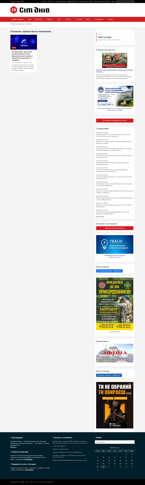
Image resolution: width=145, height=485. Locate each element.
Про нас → (13, 447)
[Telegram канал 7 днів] (129, 1)
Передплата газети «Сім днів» (102, 1)
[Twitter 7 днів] (126, 1)
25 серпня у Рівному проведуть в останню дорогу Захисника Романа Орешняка (114, 177)
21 (120, 463)
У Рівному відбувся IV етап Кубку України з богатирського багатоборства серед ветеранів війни (113, 135)
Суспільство (38, 19)
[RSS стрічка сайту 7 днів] (123, 1)
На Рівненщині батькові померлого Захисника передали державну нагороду (112, 163)
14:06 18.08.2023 (17, 62)
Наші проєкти (99, 19)
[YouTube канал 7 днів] (133, 1)
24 (97, 467)
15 (126, 460)
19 (109, 463)
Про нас (44, 1)
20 (114, 463)
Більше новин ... (100, 216)
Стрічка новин (103, 129)
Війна (29, 19)
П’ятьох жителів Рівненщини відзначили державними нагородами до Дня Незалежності (111, 170)
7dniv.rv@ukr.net (61, 446)
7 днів (22, 482)
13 (114, 460)
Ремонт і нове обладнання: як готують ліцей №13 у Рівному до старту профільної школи (114, 198)
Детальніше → (29, 459)
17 (97, 463)
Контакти (50, 1)
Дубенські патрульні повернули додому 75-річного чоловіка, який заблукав (113, 206)
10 (97, 460)
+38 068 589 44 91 (63, 449)
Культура (68, 19)
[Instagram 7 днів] (120, 1)
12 (109, 460)
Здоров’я (49, 19)
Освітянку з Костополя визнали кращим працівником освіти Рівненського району (114, 142)
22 (126, 463)
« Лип (96, 474)
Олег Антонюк (27, 62)
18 (103, 463)
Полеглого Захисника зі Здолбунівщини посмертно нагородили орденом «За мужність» (114, 191)
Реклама (110, 19)
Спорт (59, 19)
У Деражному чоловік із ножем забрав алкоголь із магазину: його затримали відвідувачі (114, 184)
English (113, 1)
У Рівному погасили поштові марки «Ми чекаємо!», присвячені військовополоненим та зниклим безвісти (114, 149)
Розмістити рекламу (60, 1)
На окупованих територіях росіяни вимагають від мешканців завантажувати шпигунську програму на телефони (22, 56)
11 (103, 460)
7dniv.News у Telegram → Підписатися (109, 375)
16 (131, 460)
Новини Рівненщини (17, 19)
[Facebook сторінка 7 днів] (117, 1)
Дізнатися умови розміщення (115, 228)
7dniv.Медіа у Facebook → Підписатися (109, 271)
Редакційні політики (72, 1)
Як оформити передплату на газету (115, 120)
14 (120, 460)
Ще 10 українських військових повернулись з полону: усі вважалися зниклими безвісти (112, 213)
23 (131, 463)
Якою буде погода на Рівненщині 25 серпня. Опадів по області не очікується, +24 (114, 156)
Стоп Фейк (79, 19)
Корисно (87, 19)
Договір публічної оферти (85, 1)
